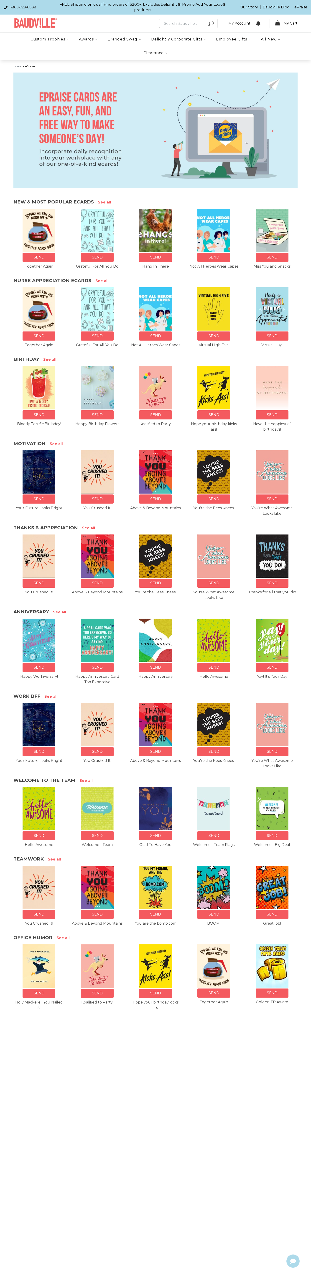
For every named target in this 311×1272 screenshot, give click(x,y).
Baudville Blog (276, 7)
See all (104, 202)
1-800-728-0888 (22, 7)
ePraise (300, 7)
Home (17, 66)
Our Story (249, 7)
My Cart (290, 23)
